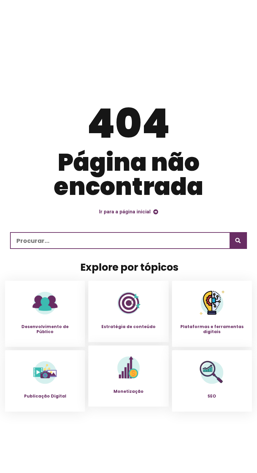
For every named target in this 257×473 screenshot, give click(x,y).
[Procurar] (238, 240)
